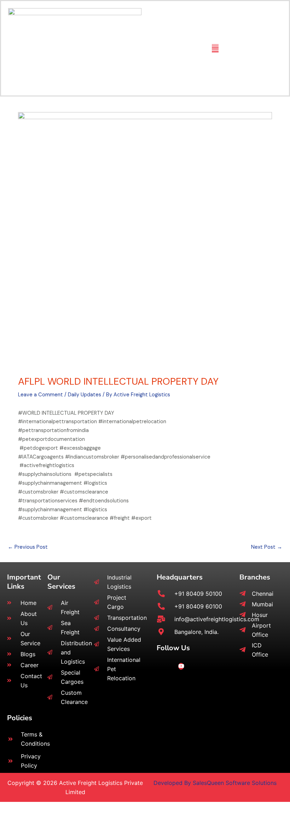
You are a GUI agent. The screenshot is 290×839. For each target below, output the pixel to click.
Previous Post (28, 547)
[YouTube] (181, 666)
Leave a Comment (40, 394)
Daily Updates (84, 394)
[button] (215, 48)
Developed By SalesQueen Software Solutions (215, 782)
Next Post (266, 547)
